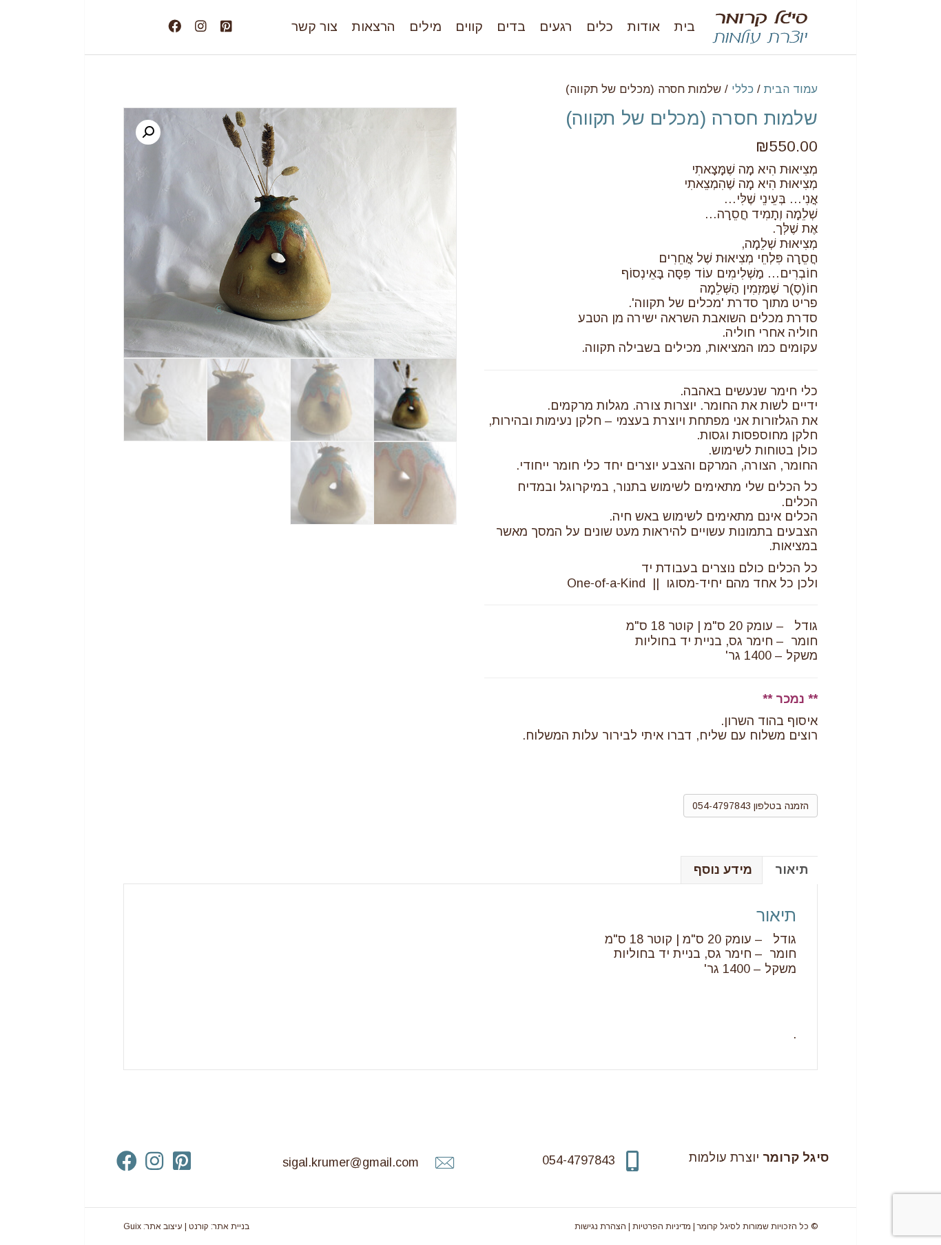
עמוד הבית (791, 89)
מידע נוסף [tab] (723, 870)
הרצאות (373, 26)
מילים (425, 26)
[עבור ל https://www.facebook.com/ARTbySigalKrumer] (126, 1162)
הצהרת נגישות (600, 1226)
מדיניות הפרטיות (661, 1226)
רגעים (555, 26)
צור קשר (314, 26)
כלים (599, 26)
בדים (511, 26)
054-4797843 (578, 1160)
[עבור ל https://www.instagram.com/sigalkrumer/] (154, 1162)
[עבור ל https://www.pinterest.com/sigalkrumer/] (182, 1162)
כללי (743, 89)
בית (684, 26)
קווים (469, 26)
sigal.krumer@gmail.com (350, 1162)
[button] (148, 132)
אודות (643, 26)
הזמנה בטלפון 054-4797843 (750, 805)
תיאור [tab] (791, 870)
